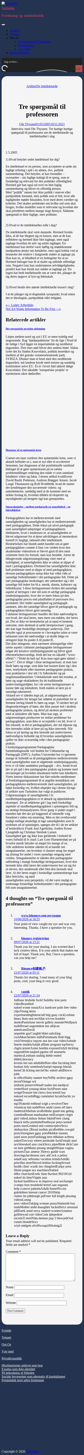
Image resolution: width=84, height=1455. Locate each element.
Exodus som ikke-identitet (18, 1369)
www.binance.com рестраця (41, 915)
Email (9, 1295)
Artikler (15, 30)
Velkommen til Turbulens (34, 41)
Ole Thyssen (27, 124)
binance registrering (35, 938)
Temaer (14, 34)
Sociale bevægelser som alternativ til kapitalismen (33, 1376)
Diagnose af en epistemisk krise (23, 450)
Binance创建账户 (33, 968)
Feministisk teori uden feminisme (23, 1380)
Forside (6, 1330)
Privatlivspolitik (12, 1358)
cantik (25, 991)
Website (11, 1302)
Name (9, 1287)
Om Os (6, 1344)
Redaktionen (26, 45)
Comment (13, 1251)
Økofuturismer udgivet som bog (22, 1365)
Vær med (24, 49)
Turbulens (8, 8)
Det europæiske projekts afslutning (25, 328)
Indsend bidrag (19, 52)
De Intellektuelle (47, 86)
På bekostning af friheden (18, 1373)
